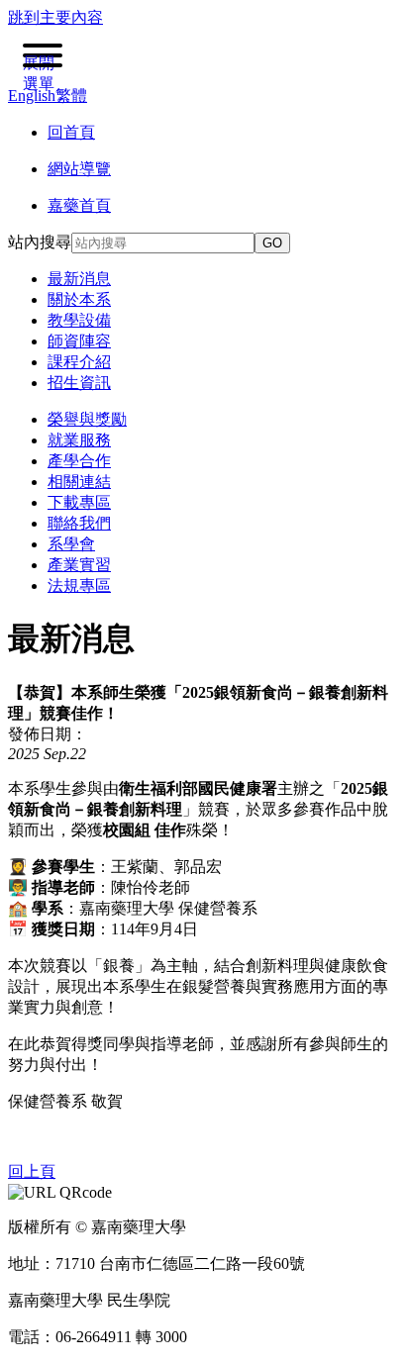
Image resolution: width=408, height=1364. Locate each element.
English (31, 95)
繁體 (71, 95)
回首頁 (71, 132)
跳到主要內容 (55, 17)
